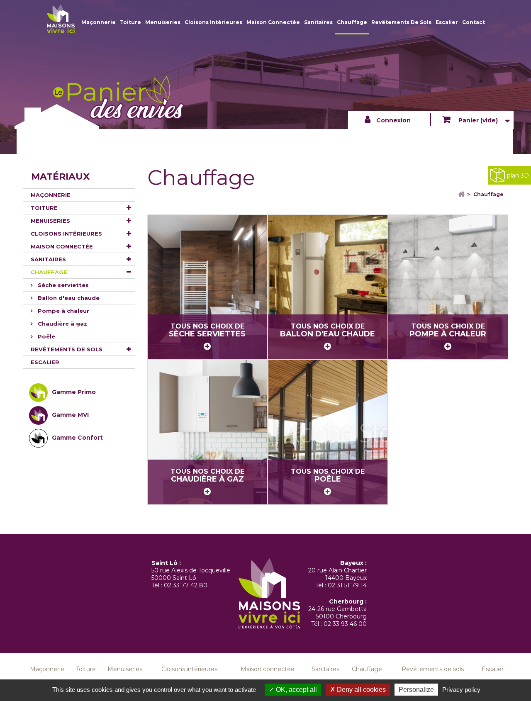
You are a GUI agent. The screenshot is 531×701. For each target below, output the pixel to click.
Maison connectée (273, 22)
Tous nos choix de (207, 330)
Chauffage (352, 22)
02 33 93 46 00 (345, 624)
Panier (477, 120)
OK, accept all (295, 689)
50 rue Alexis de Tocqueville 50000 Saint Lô (190, 574)
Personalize (416, 689)
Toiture (130, 22)
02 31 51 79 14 (347, 585)
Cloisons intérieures (213, 22)
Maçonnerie (98, 22)
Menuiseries (162, 22)
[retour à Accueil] (455, 194)
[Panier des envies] (61, 18)
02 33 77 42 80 (185, 585)
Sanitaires (318, 22)
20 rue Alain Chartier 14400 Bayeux (337, 574)
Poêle (45, 336)
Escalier (447, 22)
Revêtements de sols (401, 22)
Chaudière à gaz (61, 323)
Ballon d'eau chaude (68, 298)
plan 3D (518, 175)
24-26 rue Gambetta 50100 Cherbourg (337, 612)
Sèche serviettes (62, 285)
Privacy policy (461, 689)
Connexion (393, 120)
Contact (473, 22)
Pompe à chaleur (62, 310)
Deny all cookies (360, 689)
